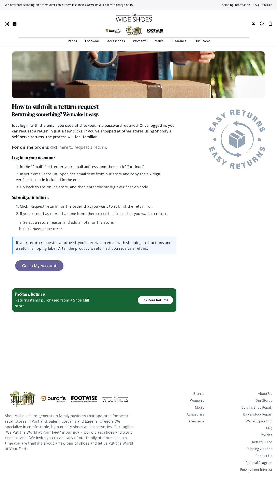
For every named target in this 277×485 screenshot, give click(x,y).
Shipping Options (259, 449)
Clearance (196, 421)
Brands (198, 393)
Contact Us (264, 456)
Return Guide (262, 442)
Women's (197, 400)
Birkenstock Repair (257, 414)
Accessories (195, 414)
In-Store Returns (155, 300)
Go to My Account (39, 265)
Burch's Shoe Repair (256, 407)
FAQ (269, 428)
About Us (265, 393)
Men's (199, 407)
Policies (266, 435)
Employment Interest (256, 469)
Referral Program (258, 462)
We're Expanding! (259, 421)
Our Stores (264, 400)
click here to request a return (78, 147)
